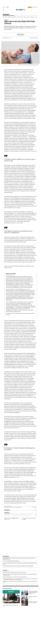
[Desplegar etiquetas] (36, 514)
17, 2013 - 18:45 (20, 35)
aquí (25, 519)
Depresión (28, 514)
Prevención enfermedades (15, 514)
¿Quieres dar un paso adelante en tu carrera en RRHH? (33, 602)
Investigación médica (23, 514)
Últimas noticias (6, 556)
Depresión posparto (7, 514)
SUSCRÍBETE (30, 7)
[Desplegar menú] (3, 10)
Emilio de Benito (20, 34)
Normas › (35, 509)
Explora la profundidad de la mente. (33, 597)
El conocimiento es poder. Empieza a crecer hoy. (11, 606)
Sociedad (6, 14)
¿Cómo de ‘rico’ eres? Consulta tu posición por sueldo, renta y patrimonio (14, 572)
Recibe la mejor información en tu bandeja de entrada (14, 507)
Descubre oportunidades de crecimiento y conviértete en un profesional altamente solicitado (33, 592)
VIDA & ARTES (6, 19)
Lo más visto (5, 570)
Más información (6, 519)
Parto (31, 514)
